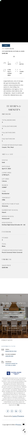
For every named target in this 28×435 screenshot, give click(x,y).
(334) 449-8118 (9, 356)
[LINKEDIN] (16, 411)
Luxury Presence (18, 416)
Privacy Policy (21, 424)
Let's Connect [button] (14, 328)
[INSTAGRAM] (11, 411)
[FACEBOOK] (7, 411)
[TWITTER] (20, 411)
